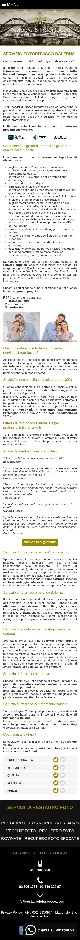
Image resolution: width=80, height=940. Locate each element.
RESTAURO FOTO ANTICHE (27, 823)
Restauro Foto (40, 916)
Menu (13, 4)
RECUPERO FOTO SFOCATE (52, 838)
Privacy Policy (11, 912)
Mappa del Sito (66, 912)
